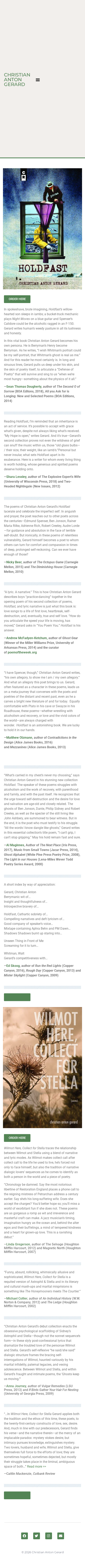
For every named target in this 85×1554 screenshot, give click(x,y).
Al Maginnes (15, 845)
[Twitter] (36, 1535)
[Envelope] (60, 1535)
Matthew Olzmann (19, 737)
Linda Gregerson (18, 1244)
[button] (37, 79)
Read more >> (36, 1466)
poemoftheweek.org (22, 652)
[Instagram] (48, 1535)
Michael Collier (16, 1298)
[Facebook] (24, 1535)
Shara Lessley (16, 477)
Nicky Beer (14, 562)
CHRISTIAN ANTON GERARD (17, 79)
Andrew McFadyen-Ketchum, (27, 638)
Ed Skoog (13, 966)
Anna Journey (16, 1386)
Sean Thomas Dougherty (23, 386)
